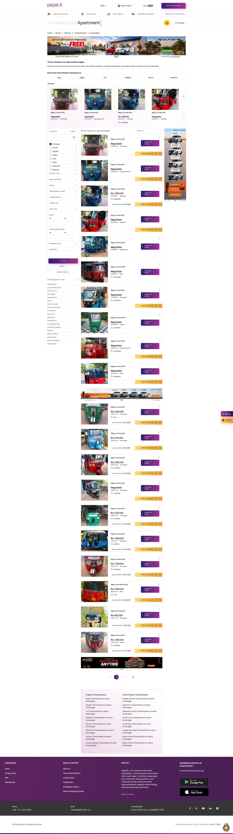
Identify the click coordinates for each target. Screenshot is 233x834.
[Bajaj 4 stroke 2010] (94, 439)
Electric (151, 78)
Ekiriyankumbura (53, 307)
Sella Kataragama (54, 287)
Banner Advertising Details (73, 791)
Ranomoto (174, 78)
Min (50, 218)
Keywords (53, 249)
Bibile (49, 301)
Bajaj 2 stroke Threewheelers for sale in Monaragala (138, 737)
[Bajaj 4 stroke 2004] (94, 246)
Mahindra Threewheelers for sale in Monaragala (99, 718)
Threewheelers (80, 33)
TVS (105, 78)
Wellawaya (51, 294)
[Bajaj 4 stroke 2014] (94, 540)
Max (65, 218)
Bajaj (58, 78)
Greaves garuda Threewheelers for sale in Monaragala (101, 744)
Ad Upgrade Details (71, 787)
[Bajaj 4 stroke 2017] (94, 297)
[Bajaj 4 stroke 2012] (94, 195)
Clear (72, 131)
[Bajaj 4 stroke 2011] (94, 170)
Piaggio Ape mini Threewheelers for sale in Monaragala (139, 699)
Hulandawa (51, 310)
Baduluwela (51, 337)
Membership (10, 782)
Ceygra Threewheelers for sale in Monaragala (98, 737)
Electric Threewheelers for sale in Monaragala (98, 725)
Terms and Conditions (71, 773)
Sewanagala (52, 320)
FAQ (6, 778)
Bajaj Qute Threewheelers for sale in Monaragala (136, 706)
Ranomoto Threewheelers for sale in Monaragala (100, 731)
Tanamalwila (52, 297)
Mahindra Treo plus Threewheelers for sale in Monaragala (140, 712)
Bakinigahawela (53, 340)
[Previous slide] (184, 96)
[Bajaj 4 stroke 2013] (94, 414)
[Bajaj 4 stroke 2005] (94, 271)
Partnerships (68, 782)
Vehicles (67, 33)
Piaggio (81, 78)
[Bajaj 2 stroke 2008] (94, 373)
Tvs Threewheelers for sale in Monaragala (97, 712)
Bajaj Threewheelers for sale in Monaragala (97, 699)
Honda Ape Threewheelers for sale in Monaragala (137, 725)
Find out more (127, 794)
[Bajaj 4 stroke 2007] (94, 617)
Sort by (140, 130)
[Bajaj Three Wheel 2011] (94, 591)
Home (49, 33)
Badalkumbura (52, 334)
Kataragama (51, 284)
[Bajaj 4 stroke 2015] (94, 145)
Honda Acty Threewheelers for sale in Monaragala (137, 718)
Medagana (51, 314)
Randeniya (51, 317)
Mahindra (128, 78)
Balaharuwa (51, 344)
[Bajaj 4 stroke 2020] (94, 566)
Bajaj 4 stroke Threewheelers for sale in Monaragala (138, 744)
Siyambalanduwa (53, 324)
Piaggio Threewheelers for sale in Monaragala (98, 706)
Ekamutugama (52, 304)
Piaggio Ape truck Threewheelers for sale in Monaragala (139, 731)
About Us (66, 769)
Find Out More (148, 143)
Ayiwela (50, 330)
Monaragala (95, 33)
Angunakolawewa (54, 327)
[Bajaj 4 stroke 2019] (94, 642)
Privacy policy (10, 773)
